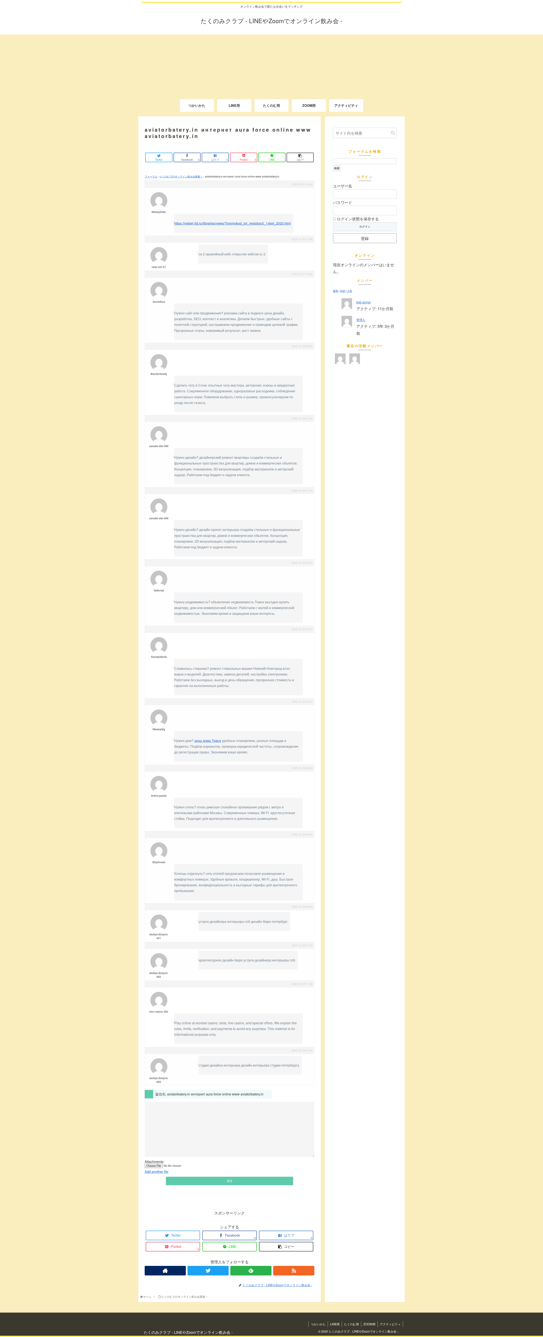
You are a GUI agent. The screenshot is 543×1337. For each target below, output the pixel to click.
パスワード (342, 202)
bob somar (363, 302)
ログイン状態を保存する (357, 218)
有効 (342, 291)
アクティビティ (390, 1324)
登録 (365, 238)
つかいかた (318, 1324)
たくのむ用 (351, 1324)
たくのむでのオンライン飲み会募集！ (181, 176)
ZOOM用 (369, 1324)
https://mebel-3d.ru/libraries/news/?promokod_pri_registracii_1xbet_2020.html (232, 223)
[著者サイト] (165, 1270)
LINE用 (335, 1324)
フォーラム (151, 176)
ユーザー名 (342, 186)
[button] (393, 133)
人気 (349, 291)
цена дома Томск (207, 740)
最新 (335, 291)
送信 (229, 1180)
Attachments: (154, 1162)
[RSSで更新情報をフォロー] (293, 1270)
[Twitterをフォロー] (208, 1270)
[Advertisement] (271, 64)
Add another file (156, 1171)
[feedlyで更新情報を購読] (251, 1270)
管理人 (360, 320)
